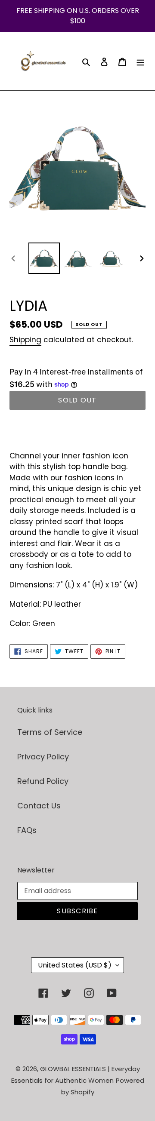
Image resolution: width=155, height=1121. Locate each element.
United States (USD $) (75, 965)
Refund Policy (42, 781)
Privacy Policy (43, 756)
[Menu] (140, 61)
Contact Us (39, 805)
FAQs (27, 830)
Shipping (25, 340)
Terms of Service (49, 732)
